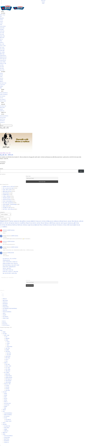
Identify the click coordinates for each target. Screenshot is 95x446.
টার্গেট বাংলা (4, 230)
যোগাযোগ (43, 3)
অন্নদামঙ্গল (16, 221)
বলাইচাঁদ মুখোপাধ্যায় (11, 252)
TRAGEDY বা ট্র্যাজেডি (6, 197)
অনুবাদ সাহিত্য (7, 348)
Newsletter (5, 305)
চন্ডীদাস (2, 223)
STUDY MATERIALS (8, 413)
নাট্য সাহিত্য (7, 388)
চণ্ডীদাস (81, 221)
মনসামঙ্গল (8, 341)
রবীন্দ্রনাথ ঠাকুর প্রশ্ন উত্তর (7, 191)
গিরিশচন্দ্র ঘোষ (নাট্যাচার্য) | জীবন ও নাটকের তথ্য (10, 263)
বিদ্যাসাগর (19, 225)
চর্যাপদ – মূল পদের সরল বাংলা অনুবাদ (8, 188)
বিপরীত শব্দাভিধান (6, 427)
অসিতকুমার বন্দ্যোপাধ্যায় (6, 260)
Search (1, 168)
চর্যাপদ (6, 223)
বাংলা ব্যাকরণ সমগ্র (7, 426)
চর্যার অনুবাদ (11, 223)
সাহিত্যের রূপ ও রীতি (7, 383)
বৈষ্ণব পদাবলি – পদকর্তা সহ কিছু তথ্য (8, 209)
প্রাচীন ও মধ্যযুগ (6, 335)
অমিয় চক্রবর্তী (22, 221)
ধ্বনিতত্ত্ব (5, 393)
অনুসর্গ (11, 221)
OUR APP (5, 424)
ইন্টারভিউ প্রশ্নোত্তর (11, 230)
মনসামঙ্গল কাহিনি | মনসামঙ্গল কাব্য (8, 270)
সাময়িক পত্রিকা (7, 370)
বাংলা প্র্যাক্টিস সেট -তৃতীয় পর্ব (7, 207)
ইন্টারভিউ (33, 221)
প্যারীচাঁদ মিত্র (52, 223)
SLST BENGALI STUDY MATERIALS (10, 308)
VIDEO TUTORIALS (8, 414)
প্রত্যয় (58, 223)
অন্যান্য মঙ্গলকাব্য (9, 346)
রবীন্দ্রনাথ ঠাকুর (7, 374)
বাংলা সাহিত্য (5, 333)
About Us (5, 298)
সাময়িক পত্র (70, 225)
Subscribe (5, 310)
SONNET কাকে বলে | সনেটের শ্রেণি (9, 186)
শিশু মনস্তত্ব (60, 225)
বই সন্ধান (5, 417)
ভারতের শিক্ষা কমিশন (6, 193)
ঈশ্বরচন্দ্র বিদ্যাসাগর (8, 375)
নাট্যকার (46, 223)
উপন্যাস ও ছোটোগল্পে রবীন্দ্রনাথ (7, 201)
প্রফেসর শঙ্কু (64, 223)
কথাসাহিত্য (56, 221)
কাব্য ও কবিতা (8, 153)
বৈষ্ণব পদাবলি (9, 353)
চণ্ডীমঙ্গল (8, 343)
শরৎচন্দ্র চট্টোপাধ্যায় (8, 380)
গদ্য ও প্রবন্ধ (7, 367)
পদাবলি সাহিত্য (7, 351)
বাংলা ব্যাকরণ (5, 392)
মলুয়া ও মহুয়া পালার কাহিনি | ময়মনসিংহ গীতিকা (10, 273)
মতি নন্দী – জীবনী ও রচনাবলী (7, 189)
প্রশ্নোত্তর (70, 223)
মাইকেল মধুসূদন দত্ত (8, 379)
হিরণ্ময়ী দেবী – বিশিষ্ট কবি (6, 155)
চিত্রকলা (17, 223)
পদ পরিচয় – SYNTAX (6, 196)
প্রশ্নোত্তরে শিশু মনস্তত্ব (7, 199)
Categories (2, 212)
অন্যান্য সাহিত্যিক (2, 153)
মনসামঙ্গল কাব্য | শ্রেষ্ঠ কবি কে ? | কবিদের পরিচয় (10, 271)
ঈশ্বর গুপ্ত (38, 221)
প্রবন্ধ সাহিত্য (7, 390)
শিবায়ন (54, 225)
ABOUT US (5, 432)
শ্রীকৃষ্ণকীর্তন (7, 338)
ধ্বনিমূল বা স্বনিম (5, 206)
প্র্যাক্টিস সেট (76, 223)
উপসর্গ (44, 221)
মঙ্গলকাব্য (25, 225)
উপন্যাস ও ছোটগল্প (8, 366)
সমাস (64, 225)
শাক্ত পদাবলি (9, 354)
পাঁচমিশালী (4, 409)
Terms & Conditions (7, 311)
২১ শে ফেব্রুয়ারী (3, 226)
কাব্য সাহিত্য (7, 387)
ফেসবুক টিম (43, 2)
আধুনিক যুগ (5, 362)
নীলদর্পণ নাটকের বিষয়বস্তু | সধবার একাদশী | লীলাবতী (11, 265)
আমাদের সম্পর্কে (43, 0)
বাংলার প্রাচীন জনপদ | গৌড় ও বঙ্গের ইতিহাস (9, 258)
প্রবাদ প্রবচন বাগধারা (7, 403)
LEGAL (4, 434)
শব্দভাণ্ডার (5, 398)
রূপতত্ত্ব (5, 396)
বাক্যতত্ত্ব (5, 395)
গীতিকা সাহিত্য (75, 221)
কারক (69, 221)
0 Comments (2, 161)
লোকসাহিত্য (46, 225)
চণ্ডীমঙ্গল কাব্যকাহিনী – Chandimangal (9, 204)
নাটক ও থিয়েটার (7, 369)
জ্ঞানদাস (34, 223)
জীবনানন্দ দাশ (29, 223)
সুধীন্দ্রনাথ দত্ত (76, 225)
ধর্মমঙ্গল (8, 345)
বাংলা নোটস (2, 225)
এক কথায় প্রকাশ (6, 405)
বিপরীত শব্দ (5, 401)
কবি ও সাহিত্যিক (6, 372)
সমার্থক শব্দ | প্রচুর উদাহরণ (7, 268)
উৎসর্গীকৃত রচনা (49, 221)
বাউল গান (6, 359)
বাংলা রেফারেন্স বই (5, 316)
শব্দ (50, 225)
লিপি (40, 225)
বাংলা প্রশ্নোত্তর (6, 416)
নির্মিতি (5, 408)
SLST (4, 411)
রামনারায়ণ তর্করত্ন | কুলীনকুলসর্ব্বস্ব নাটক (9, 266)
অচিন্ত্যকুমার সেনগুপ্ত (4, 221)
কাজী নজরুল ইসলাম (63, 221)
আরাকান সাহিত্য (7, 356)
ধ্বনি (38, 223)
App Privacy (5, 300)
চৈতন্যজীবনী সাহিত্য (6, 194)
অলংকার (28, 221)
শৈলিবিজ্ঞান (5, 406)
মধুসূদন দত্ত (31, 225)
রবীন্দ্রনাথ (36, 225)
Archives (2, 216)
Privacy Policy (5, 306)
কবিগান (6, 361)
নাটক (42, 223)
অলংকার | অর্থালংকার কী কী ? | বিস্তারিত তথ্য (10, 261)
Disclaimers (5, 303)
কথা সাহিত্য (7, 385)
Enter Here (28, 176)
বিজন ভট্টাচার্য (9, 225)
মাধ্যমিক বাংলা (6, 430)
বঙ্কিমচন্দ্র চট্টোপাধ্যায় (8, 377)
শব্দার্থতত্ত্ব (5, 400)
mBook (5, 429)
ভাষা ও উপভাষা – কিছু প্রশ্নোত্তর (8, 202)
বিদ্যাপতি (14, 225)
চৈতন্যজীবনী (22, 223)
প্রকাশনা (4, 313)
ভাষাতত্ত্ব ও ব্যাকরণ (6, 318)
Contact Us (5, 302)
